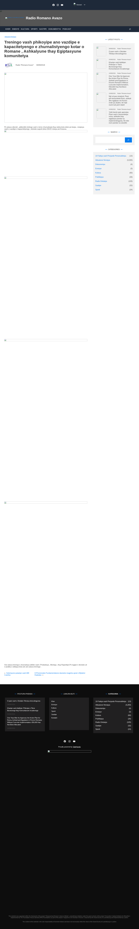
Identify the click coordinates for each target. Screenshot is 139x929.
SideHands (77, 747)
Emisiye (98, 168)
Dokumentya (100, 164)
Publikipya (99, 177)
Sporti (97, 190)
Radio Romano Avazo (44, 18)
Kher (53, 701)
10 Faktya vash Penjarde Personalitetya (110, 156)
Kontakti (54, 718)
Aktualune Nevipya (10, 37)
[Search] (128, 140)
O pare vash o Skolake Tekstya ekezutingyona (117, 52)
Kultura (98, 173)
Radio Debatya (101, 181)
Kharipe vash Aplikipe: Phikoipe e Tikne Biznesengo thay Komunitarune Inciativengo (119, 65)
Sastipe (98, 185)
